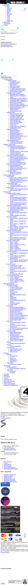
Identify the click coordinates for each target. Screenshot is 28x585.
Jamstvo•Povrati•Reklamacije (11, 468)
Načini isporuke (8, 466)
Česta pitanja (7, 23)
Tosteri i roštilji (13, 304)
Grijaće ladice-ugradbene (16, 143)
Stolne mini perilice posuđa (16, 209)
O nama (6, 25)
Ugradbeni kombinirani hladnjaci (18, 147)
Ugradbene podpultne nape (16, 116)
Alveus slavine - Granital (16, 265)
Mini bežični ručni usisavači (17, 339)
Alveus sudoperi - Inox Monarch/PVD (15, 257)
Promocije (6, 375)
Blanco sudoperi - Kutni (16, 229)
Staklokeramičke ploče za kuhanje (18, 98)
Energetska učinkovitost (9, 480)
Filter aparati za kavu (15, 350)
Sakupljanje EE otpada (9, 478)
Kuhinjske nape (11, 112)
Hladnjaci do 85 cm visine (16, 166)
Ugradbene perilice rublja (16, 182)
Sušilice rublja (10, 187)
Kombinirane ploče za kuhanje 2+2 (18, 101)
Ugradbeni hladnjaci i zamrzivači (15, 145)
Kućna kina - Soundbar (15, 364)
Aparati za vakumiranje (15, 289)
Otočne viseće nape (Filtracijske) (18, 126)
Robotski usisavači (14, 335)
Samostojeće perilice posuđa (14, 205)
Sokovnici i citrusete (15, 303)
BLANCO (9, 13)
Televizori (6, 353)
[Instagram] (5, 430)
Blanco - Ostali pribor (15, 248)
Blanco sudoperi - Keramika (17, 227)
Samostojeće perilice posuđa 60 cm (18, 207)
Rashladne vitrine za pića (16, 169)
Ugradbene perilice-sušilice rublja (18, 186)
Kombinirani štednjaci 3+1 (16, 133)
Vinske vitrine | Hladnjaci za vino (18, 168)
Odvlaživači (13, 371)
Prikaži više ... (10, 20)
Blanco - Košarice (14, 247)
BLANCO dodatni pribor (13, 240)
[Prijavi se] (2, 49)
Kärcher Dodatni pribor (15, 319)
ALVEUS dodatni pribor (13, 275)
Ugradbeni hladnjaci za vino (17, 154)
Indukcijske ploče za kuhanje (17, 94)
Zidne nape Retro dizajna (16, 122)
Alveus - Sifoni (13, 282)
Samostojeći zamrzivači (15, 172)
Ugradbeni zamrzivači (15, 152)
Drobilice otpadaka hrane (13, 211)
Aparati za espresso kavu (16, 349)
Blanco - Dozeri (14, 243)
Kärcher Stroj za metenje (16, 312)
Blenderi (12, 290)
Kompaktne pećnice (15, 87)
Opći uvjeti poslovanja (9, 381)
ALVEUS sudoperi (11, 251)
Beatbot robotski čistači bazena (17, 343)
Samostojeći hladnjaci (15, 165)
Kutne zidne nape (14, 123)
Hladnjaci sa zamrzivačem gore (17, 162)
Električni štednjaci (14, 131)
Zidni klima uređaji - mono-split (18, 368)
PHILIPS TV (13, 361)
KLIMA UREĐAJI (11, 367)
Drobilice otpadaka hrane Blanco (18, 215)
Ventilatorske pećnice (15, 81)
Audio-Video (10, 362)
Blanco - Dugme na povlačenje (17, 244)
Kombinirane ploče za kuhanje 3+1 (18, 99)
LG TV (12, 357)
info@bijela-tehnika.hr (6, 45)
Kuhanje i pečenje (8, 79)
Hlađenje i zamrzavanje (9, 144)
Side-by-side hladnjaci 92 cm (17, 159)
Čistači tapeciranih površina (16, 336)
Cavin (8, 19)
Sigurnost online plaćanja (10, 474)
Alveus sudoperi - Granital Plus (17, 255)
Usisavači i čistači (11, 330)
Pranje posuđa (7, 191)
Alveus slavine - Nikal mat (16, 273)
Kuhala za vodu (14, 291)
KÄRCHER (10, 305)
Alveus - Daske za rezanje (16, 276)
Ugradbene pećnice (11, 80)
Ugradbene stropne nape (16, 118)
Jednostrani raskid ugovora (10, 481)
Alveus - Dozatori (14, 278)
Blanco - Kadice (14, 246)
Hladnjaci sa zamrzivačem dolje (18, 157)
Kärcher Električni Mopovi (16, 310)
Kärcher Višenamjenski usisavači (18, 318)
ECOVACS (10, 321)
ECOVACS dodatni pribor (16, 329)
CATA (8, 18)
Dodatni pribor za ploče (16, 111)
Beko (8, 12)
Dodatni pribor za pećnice (16, 91)
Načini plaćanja (7, 382)
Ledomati (12, 293)
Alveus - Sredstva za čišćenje (17, 280)
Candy (8, 16)
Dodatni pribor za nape (15, 127)
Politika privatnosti (8, 476)
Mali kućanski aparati (9, 283)
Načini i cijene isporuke (9, 383)
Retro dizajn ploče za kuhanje (17, 104)
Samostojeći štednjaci (12, 129)
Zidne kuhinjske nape (15, 120)
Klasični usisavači (14, 337)
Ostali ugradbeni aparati (13, 140)
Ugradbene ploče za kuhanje (14, 93)
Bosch (8, 15)
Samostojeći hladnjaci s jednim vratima (16, 163)
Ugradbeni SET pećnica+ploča (17, 90)
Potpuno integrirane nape (16, 113)
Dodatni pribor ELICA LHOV (17, 106)
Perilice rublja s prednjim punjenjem (19, 177)
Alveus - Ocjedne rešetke (16, 279)
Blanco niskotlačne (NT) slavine (18, 237)
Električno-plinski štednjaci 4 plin (18, 136)
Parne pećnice (13, 84)
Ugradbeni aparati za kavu (16, 141)
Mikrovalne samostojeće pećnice (18, 294)
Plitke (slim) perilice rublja (16, 179)
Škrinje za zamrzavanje (15, 173)
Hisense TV (13, 358)
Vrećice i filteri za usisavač (16, 340)
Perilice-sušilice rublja (12, 183)
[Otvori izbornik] (2, 73)
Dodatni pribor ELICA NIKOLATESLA (15, 109)
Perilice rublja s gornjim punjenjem (18, 180)
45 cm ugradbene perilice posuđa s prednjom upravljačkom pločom (18, 203)
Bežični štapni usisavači (16, 332)
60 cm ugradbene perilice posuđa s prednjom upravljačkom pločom (18, 198)
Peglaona (9, 344)
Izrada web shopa (5, 552)
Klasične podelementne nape (17, 119)
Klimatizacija (7, 365)
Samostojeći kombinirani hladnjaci (15, 155)
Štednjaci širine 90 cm (15, 137)
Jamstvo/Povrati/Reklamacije (11, 385)
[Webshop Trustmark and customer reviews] (5, 486)
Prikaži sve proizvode (6, 42)
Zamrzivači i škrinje (12, 170)
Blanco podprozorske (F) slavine (18, 239)
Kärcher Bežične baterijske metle (18, 308)
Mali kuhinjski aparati (12, 285)
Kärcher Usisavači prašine (16, 314)
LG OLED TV (13, 356)
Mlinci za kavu (13, 351)
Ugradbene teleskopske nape (17, 115)
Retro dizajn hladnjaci (15, 161)
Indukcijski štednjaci (15, 130)
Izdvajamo (6, 374)
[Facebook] (2, 430)
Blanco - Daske (14, 241)
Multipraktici (13, 297)
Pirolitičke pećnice (14, 83)
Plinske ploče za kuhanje (16, 102)
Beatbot (9, 342)
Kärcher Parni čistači (15, 311)
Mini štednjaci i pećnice (16, 138)
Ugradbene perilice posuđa (13, 193)
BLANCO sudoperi (12, 216)
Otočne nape (13, 125)
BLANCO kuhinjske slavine (14, 230)
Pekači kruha (13, 298)
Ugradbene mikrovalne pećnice (17, 88)
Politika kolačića (8, 477)
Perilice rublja (10, 176)
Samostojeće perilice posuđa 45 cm (18, 208)
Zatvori (2, 583)
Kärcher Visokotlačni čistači (17, 307)
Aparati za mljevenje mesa (16, 287)
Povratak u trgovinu (5, 418)
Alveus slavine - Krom (15, 266)
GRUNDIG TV (14, 360)
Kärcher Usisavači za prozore (17, 317)
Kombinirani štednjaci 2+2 (16, 134)
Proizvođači (7, 5)
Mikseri (12, 296)
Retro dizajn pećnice (15, 86)
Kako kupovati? (8, 379)
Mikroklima (10, 369)
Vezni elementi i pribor (15, 190)
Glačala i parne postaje (15, 346)
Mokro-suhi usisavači (15, 333)
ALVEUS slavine (11, 264)
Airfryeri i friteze (14, 286)
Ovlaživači (12, 372)
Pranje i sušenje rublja (9, 175)
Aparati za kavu (11, 347)
